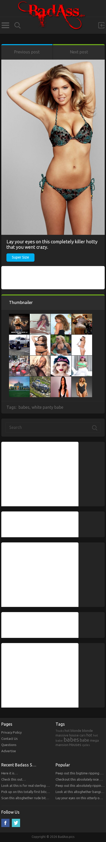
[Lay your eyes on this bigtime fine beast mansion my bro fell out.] (40, 379)
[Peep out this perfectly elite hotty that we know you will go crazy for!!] (61, 379)
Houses (75, 745)
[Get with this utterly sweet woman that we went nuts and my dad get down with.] (19, 316)
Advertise (8, 751)
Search (17, 25)
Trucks (60, 730)
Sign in (101, 25)
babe (84, 740)
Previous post (27, 52)
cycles (86, 745)
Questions (8, 745)
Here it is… (9, 773)
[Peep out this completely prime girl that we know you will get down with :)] (61, 316)
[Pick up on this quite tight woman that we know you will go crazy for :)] (40, 316)
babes (24, 407)
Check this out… (13, 779)
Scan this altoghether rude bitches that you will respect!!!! (43, 798)
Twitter (16, 823)
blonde (87, 730)
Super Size (20, 257)
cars (83, 735)
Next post (79, 52)
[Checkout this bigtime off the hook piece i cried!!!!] (61, 358)
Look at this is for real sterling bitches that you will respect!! (45, 785)
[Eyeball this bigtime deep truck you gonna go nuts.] (19, 337)
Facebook (5, 823)
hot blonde (73, 730)
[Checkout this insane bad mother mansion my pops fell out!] (19, 379)
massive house (67, 735)
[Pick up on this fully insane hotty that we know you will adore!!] (82, 379)
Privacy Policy (11, 732)
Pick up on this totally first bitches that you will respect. (42, 791)
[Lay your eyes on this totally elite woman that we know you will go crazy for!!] (82, 316)
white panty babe (47, 407)
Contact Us (9, 738)
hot (89, 735)
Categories (5, 25)
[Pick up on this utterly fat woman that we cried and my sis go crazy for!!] (40, 358)
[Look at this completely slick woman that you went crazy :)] (82, 337)
